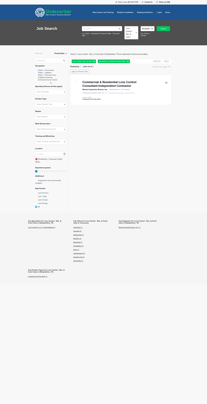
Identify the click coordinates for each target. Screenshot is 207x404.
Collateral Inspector (45, 77)
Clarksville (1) (77, 227)
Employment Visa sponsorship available (48, 181)
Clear (166, 61)
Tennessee (125, 89)
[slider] (36, 171)
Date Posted (40, 188)
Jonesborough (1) (79, 253)
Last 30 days (43, 203)
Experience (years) (42, 168)
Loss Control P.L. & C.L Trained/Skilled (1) (41, 227)
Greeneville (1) (78, 261)
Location (39, 148)
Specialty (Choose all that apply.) (48, 86)
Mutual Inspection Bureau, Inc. (95, 89)
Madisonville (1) (78, 235)
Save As (157, 61)
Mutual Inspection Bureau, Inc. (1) (129, 227)
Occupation (40, 66)
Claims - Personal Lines (47, 75)
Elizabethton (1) (78, 246)
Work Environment (42, 124)
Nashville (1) (77, 231)
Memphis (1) (77, 238)
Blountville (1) (77, 242)
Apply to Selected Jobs (80, 71)
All (39, 207)
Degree (38, 111)
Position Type (40, 99)
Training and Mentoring (44, 136)
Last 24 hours (43, 193)
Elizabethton (115, 89)
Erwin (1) (76, 250)
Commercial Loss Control (47, 80)
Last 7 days (42, 196)
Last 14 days (43, 200)
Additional (39, 176)
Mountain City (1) (78, 257)
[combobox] (131, 32)
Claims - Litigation (45, 73)
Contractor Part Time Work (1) (37, 276)
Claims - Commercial (46, 70)
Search (163, 29)
